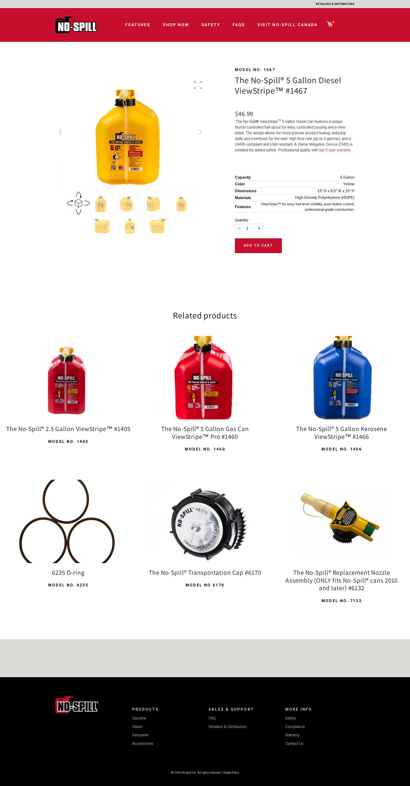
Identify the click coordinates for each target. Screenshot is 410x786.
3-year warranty (338, 150)
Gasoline (139, 718)
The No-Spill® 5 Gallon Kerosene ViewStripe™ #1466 (341, 432)
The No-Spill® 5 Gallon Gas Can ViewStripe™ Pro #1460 (205, 432)
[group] (130, 134)
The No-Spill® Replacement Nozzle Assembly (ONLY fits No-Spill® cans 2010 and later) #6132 (341, 580)
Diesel (137, 727)
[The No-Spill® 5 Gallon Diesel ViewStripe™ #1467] (102, 203)
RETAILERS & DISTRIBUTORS (335, 4)
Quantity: (242, 220)
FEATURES (137, 25)
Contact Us (294, 744)
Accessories (142, 744)
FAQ (212, 718)
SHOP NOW (176, 25)
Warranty (292, 735)
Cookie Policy (231, 773)
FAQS (239, 25)
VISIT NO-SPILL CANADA (287, 25)
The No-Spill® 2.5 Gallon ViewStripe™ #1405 (68, 428)
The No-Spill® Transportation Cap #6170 (205, 572)
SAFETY (210, 25)
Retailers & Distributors (227, 727)
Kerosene (140, 735)
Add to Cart (258, 245)
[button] (198, 85)
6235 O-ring (68, 572)
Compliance (295, 727)
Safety (290, 718)
